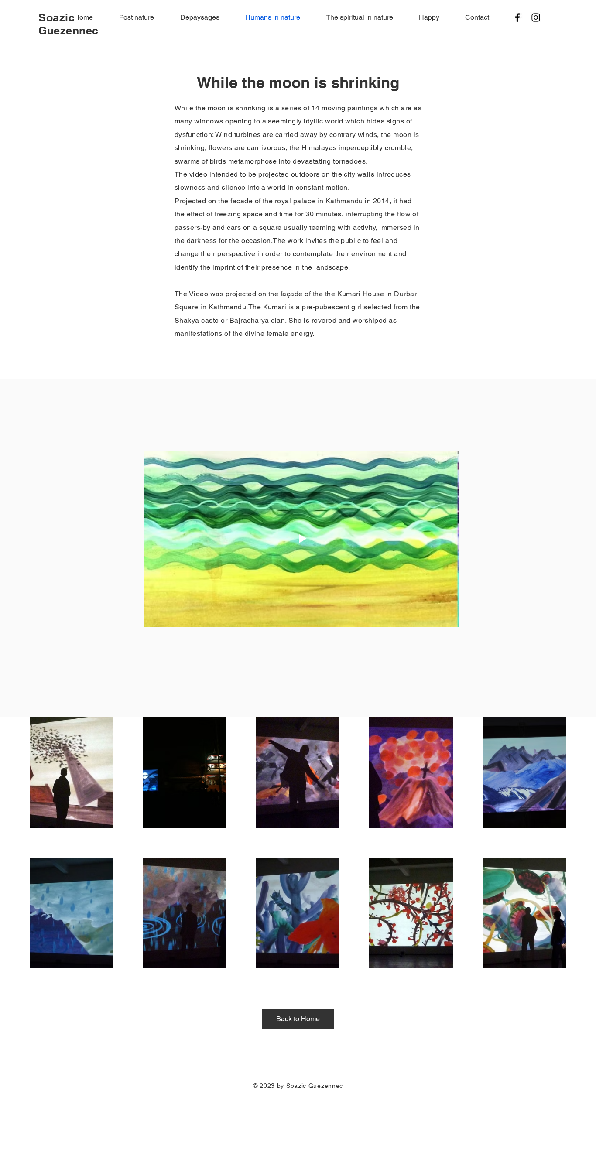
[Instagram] (535, 17)
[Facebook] (517, 17)
